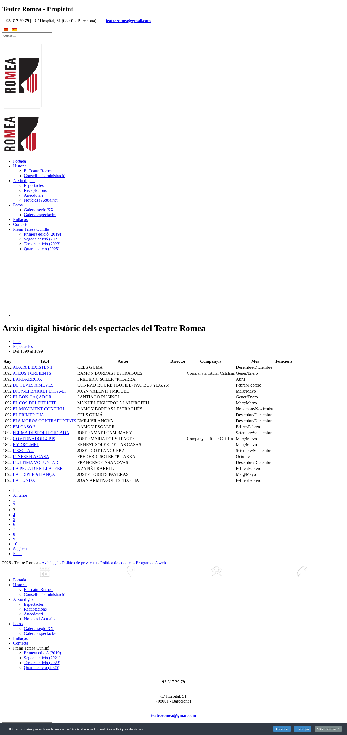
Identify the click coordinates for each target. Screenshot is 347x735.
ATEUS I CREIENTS (32, 373)
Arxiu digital (24, 180)
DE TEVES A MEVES (33, 385)
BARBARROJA (27, 379)
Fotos (18, 205)
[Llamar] (302, 571)
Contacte (20, 224)
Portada (19, 161)
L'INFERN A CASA (31, 456)
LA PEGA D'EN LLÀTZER (38, 468)
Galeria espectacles (40, 214)
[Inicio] (45, 571)
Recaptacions (35, 190)
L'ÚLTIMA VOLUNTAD (36, 462)
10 (15, 544)
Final (17, 553)
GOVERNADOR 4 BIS (34, 438)
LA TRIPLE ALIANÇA (34, 474)
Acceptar (281, 729)
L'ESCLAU (23, 450)
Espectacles (34, 185)
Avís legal (50, 563)
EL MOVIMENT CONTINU (38, 409)
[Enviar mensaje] (216, 571)
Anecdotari (33, 195)
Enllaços (20, 219)
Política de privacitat (79, 563)
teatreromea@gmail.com (128, 20)
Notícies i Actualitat (40, 200)
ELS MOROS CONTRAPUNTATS (44, 420)
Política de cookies (116, 563)
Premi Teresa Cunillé (31, 229)
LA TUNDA (24, 480)
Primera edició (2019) (42, 234)
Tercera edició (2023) (42, 244)
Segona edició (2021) (42, 239)
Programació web (151, 563)
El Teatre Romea (38, 171)
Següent (20, 548)
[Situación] (131, 571)
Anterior (20, 495)
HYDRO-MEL (26, 444)
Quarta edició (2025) (41, 248)
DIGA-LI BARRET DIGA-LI (39, 391)
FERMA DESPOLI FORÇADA (41, 432)
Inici (17, 341)
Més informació (328, 729)
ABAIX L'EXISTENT (33, 367)
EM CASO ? (24, 426)
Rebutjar (302, 729)
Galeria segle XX (39, 209)
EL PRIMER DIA (28, 415)
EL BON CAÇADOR (32, 397)
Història (20, 166)
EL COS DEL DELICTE (35, 403)
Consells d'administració (44, 175)
